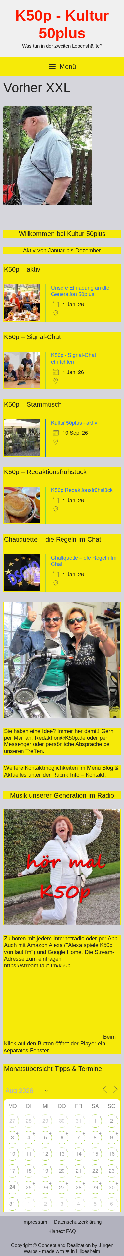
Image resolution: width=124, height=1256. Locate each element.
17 (12, 1170)
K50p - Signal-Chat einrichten (73, 358)
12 (45, 1153)
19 (45, 1170)
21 (79, 1170)
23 (112, 1170)
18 (29, 1170)
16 (112, 1153)
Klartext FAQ (62, 1231)
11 (29, 1153)
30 (62, 1120)
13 (62, 1153)
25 (29, 1187)
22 (95, 1170)
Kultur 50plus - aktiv (74, 422)
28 (29, 1120)
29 (45, 1120)
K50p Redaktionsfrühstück (82, 490)
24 (12, 1186)
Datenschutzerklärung (78, 1222)
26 (45, 1187)
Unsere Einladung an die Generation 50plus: (80, 291)
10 (12, 1153)
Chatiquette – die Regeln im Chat (83, 561)
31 (79, 1120)
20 (62, 1170)
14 (79, 1153)
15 (95, 1153)
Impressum (34, 1222)
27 (12, 1120)
